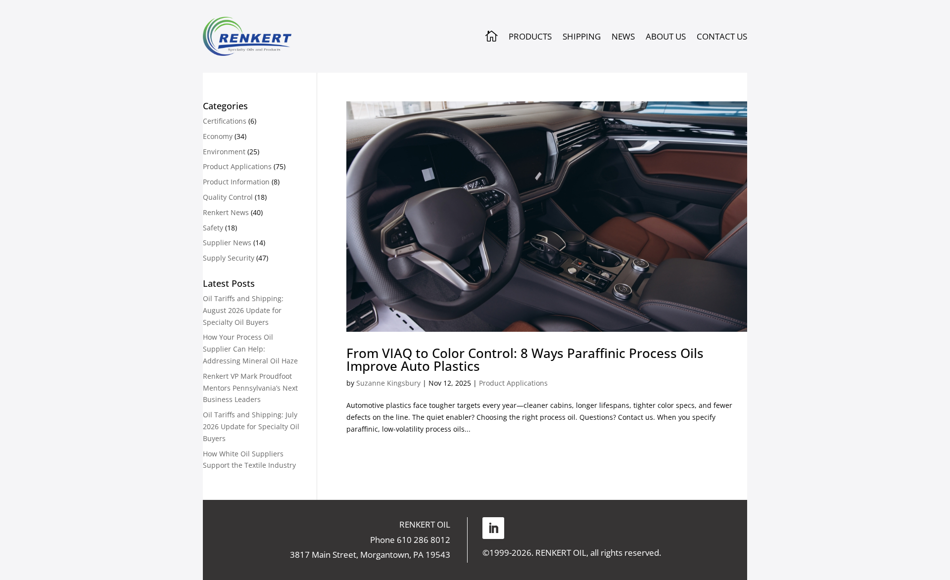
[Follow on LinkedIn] (493, 528)
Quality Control (228, 197)
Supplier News (227, 242)
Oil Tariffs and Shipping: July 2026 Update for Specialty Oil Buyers (251, 426)
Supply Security (228, 258)
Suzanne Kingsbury (388, 383)
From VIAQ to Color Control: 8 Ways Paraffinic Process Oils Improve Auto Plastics (525, 359)
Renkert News (226, 212)
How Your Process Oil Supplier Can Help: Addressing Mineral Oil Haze (250, 348)
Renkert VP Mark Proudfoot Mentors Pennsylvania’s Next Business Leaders (250, 387)
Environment (224, 151)
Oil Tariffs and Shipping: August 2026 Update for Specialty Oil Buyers (243, 310)
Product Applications (513, 383)
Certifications (224, 121)
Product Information (236, 181)
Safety (213, 227)
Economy (218, 136)
